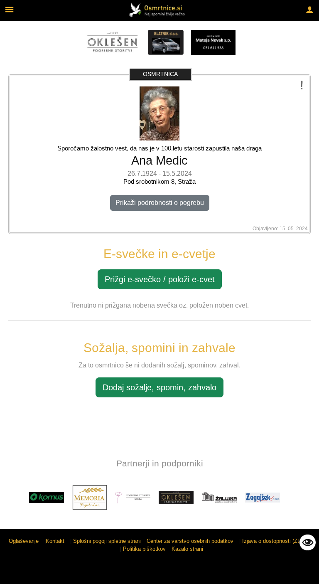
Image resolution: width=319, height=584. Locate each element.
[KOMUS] (46, 497)
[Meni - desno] (309, 9)
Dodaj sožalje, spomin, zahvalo (159, 387)
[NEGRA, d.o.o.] (133, 497)
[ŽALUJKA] (219, 497)
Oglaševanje (24, 541)
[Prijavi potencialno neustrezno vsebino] (301, 85)
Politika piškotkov (144, 549)
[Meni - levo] (9, 9)
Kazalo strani (187, 549)
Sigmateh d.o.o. (291, 572)
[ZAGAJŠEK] (262, 497)
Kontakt (55, 541)
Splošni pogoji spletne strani (107, 541)
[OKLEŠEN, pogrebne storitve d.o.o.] (176, 497)
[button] (14, 499)
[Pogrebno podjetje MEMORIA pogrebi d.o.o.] (89, 497)
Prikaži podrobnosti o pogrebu (159, 202)
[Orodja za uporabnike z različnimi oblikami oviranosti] (307, 542)
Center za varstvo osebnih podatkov (190, 541)
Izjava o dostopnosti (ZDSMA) (278, 541)
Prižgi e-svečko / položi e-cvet (160, 279)
